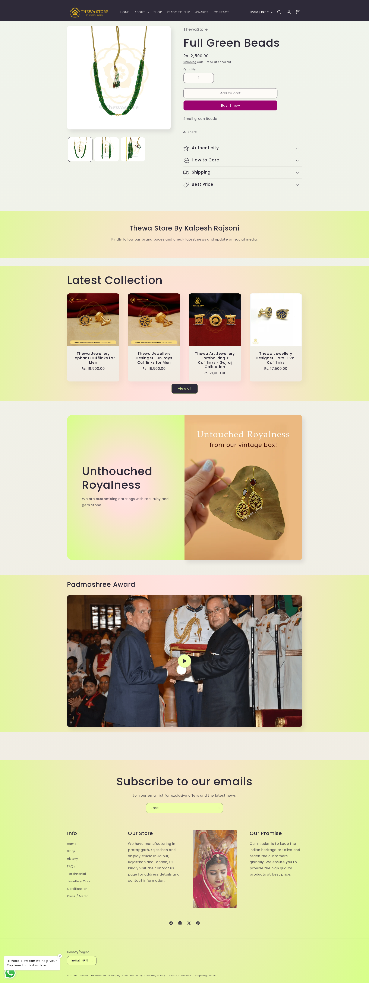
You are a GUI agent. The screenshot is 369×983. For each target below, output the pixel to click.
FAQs (71, 866)
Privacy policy (155, 975)
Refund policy (133, 975)
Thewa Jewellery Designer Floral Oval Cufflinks (276, 358)
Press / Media (78, 896)
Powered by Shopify (107, 975)
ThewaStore (86, 975)
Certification (77, 889)
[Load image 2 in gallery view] (106, 149)
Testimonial (76, 873)
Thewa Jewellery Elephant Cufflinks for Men (93, 358)
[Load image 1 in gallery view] (80, 149)
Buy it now (230, 105)
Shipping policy (205, 975)
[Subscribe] (218, 808)
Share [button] (192, 132)
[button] (141, 12)
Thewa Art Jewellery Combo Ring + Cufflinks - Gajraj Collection (215, 360)
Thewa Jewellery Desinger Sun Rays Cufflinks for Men (154, 358)
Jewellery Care (79, 881)
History (72, 859)
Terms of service (180, 975)
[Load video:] (184, 661)
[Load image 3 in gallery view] (133, 149)
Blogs (71, 851)
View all (184, 388)
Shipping (189, 62)
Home (71, 843)
